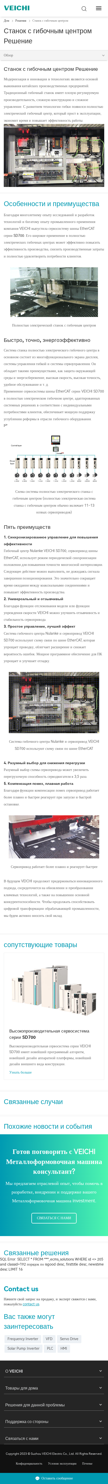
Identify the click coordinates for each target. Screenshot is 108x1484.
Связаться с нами (54, 1218)
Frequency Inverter (23, 1339)
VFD (49, 1339)
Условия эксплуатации (62, 1463)
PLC (50, 1348)
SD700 (19, 236)
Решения (20, 20)
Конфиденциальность (29, 1463)
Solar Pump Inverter (23, 1348)
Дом (6, 20)
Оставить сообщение (57, 1478)
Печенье (87, 1463)
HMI (64, 1348)
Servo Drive (69, 1339)
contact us (31, 1304)
